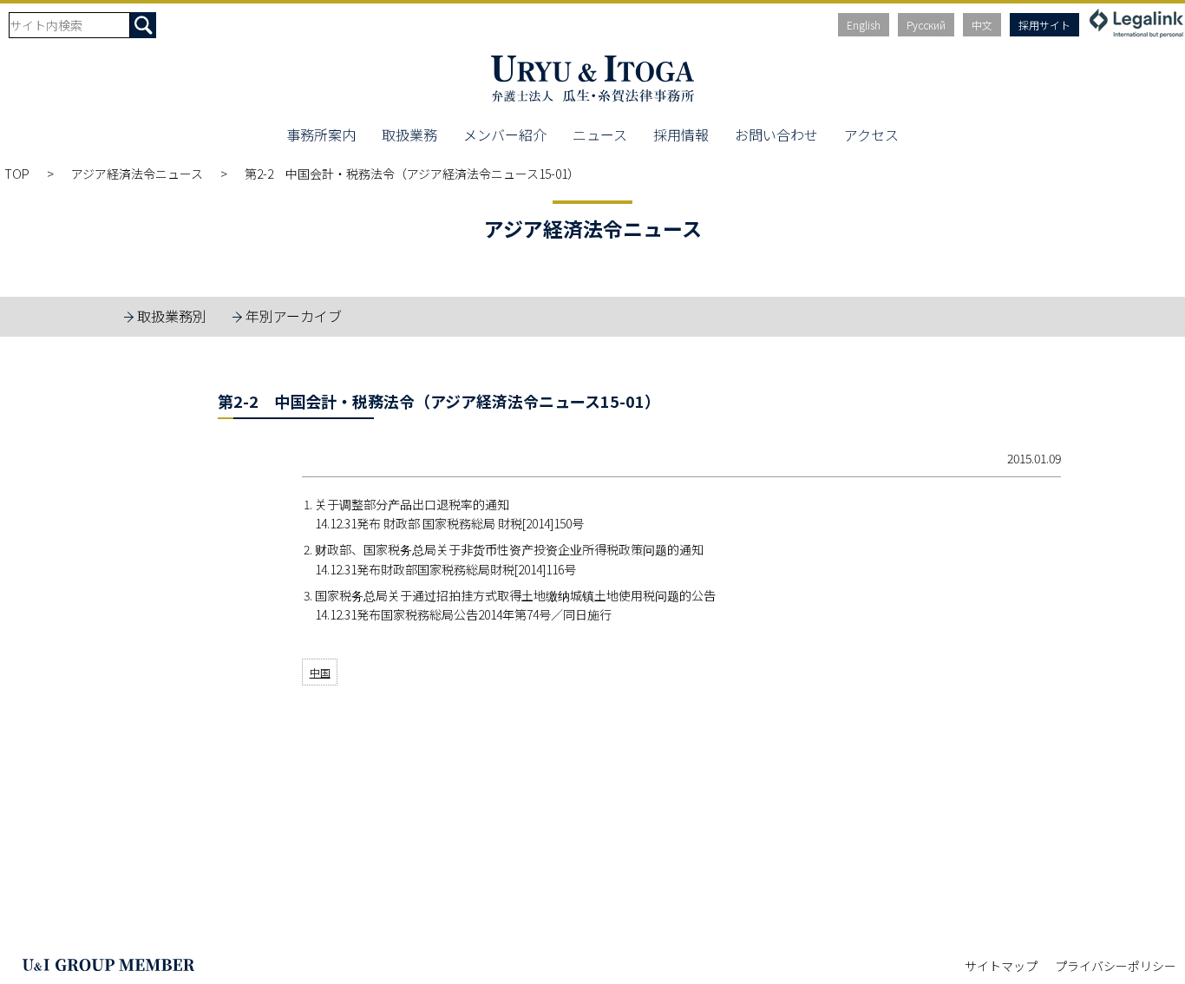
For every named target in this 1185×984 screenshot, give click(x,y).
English (864, 24)
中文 (982, 24)
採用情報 (681, 134)
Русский (926, 24)
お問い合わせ (776, 134)
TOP (16, 173)
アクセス (871, 134)
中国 (320, 672)
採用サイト (1044, 24)
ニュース (600, 134)
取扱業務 (409, 134)
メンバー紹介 (505, 134)
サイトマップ (1001, 965)
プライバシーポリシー (1115, 965)
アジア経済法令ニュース (137, 173)
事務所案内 (321, 134)
